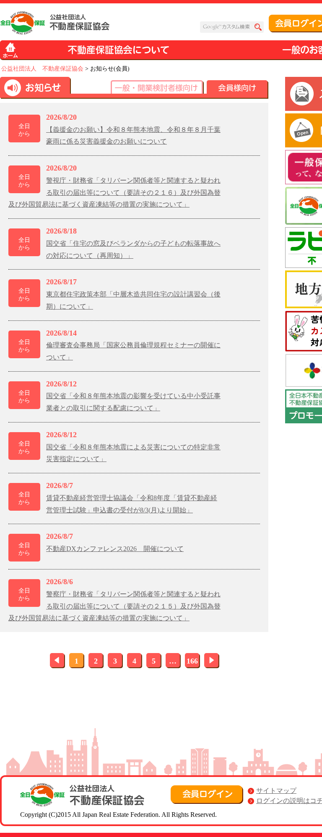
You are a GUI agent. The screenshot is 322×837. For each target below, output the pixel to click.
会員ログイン (207, 794)
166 (192, 661)
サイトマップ (276, 790)
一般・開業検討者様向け (157, 89)
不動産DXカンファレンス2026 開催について (115, 548)
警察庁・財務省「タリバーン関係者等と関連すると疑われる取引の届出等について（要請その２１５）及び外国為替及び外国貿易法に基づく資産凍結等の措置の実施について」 (114, 606)
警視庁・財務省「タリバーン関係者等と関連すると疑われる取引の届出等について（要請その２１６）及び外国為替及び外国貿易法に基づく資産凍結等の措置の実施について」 (114, 192)
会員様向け (237, 89)
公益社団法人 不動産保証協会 (42, 69)
